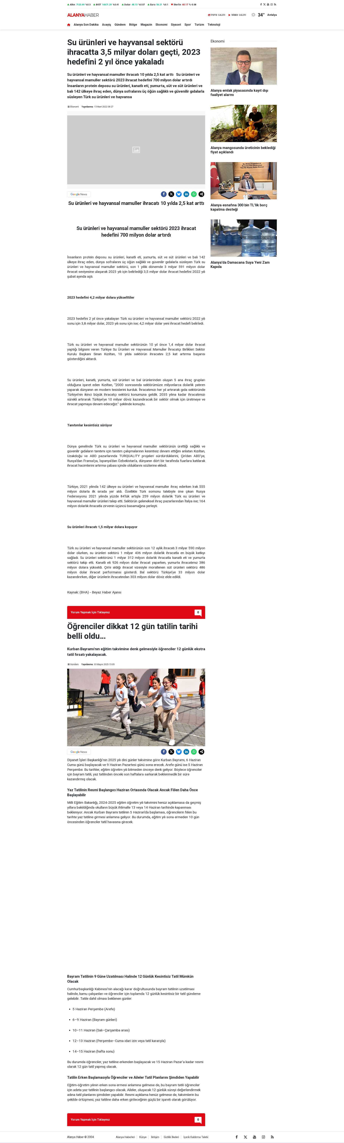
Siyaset (176, 24)
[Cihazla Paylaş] (201, 194)
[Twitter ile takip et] (264, 4)
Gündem (120, 24)
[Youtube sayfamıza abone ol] (268, 4)
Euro (152, 4)
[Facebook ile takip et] (261, 4)
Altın (72, 4)
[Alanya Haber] (83, 15)
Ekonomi (161, 24)
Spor (188, 24)
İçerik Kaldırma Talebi (195, 1137)
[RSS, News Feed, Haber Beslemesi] (275, 4)
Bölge (133, 24)
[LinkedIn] (186, 194)
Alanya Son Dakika (86, 24)
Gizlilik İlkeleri (171, 1137)
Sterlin (177, 4)
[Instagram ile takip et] (271, 4)
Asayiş (106, 24)
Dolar (127, 4)
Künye (143, 1137)
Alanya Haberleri (125, 1137)
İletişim (155, 1137)
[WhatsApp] (194, 194)
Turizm (199, 24)
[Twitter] (171, 194)
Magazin (146, 24)
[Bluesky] (179, 194)
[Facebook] (164, 194)
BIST (98, 4)
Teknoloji (214, 24)
